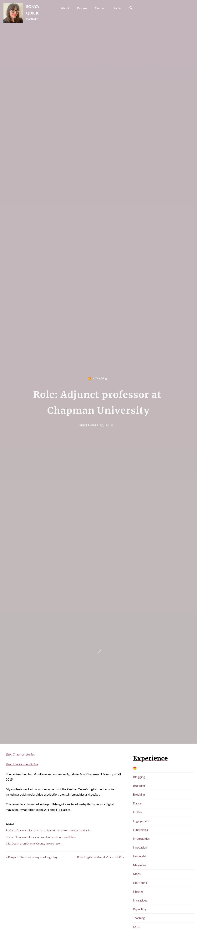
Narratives (140, 900)
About (65, 8)
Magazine (139, 865)
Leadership (140, 856)
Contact (100, 8)
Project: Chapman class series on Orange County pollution (41, 837)
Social (117, 8)
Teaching (101, 378)
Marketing (140, 882)
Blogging (139, 777)
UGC (136, 926)
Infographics (141, 838)
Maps (137, 873)
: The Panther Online (22, 764)
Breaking (139, 794)
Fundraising (140, 829)
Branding (139, 785)
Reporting (139, 909)
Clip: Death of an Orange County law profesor (33, 843)
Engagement (141, 821)
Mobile (138, 891)
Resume (82, 8)
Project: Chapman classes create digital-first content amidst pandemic (48, 830)
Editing (137, 812)
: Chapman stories (20, 754)
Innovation (140, 847)
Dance (137, 803)
